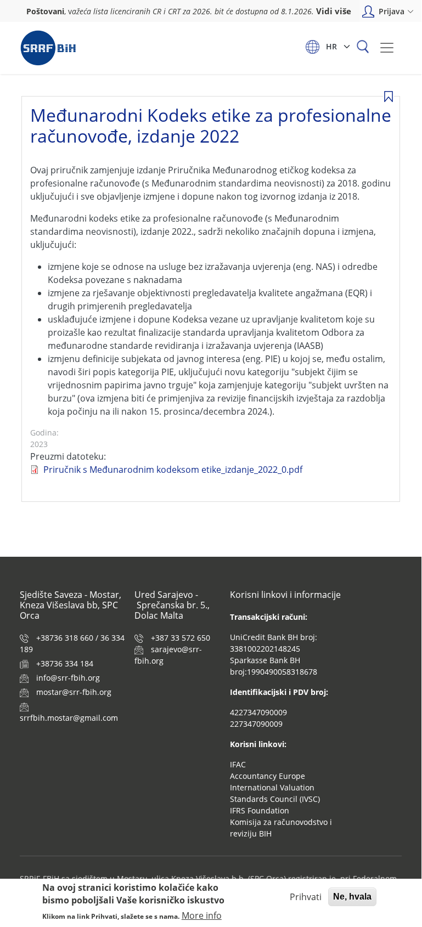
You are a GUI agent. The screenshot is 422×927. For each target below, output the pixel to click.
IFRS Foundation (259, 810)
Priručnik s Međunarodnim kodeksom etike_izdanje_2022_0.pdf (172, 470)
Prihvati (306, 897)
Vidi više (333, 10)
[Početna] (48, 48)
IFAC (238, 764)
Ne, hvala (352, 896)
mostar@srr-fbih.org (73, 692)
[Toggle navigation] (387, 47)
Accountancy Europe (267, 776)
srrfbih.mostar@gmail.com (69, 718)
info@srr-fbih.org (68, 677)
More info (202, 915)
